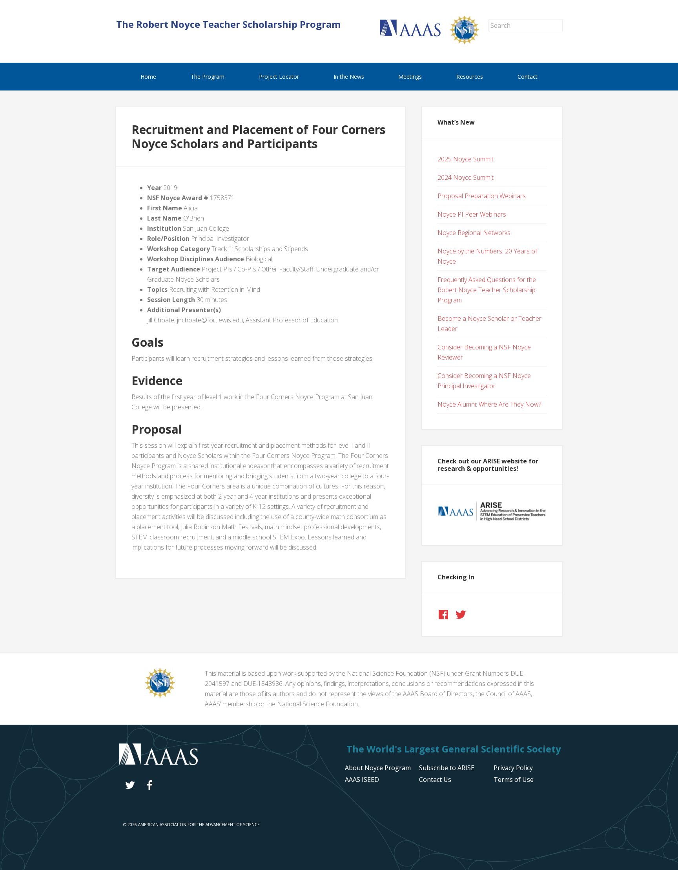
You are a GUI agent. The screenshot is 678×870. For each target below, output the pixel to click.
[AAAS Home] (415, 34)
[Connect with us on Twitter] (461, 614)
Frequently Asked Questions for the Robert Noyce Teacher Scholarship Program (486, 289)
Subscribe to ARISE (446, 767)
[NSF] (160, 695)
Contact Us (435, 779)
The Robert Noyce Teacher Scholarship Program (228, 24)
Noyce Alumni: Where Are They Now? (489, 404)
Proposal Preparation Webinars (481, 196)
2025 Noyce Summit (465, 159)
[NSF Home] (469, 42)
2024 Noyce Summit (465, 177)
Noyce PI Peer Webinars (471, 214)
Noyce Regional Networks (473, 232)
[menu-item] (513, 767)
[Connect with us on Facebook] (443, 614)
